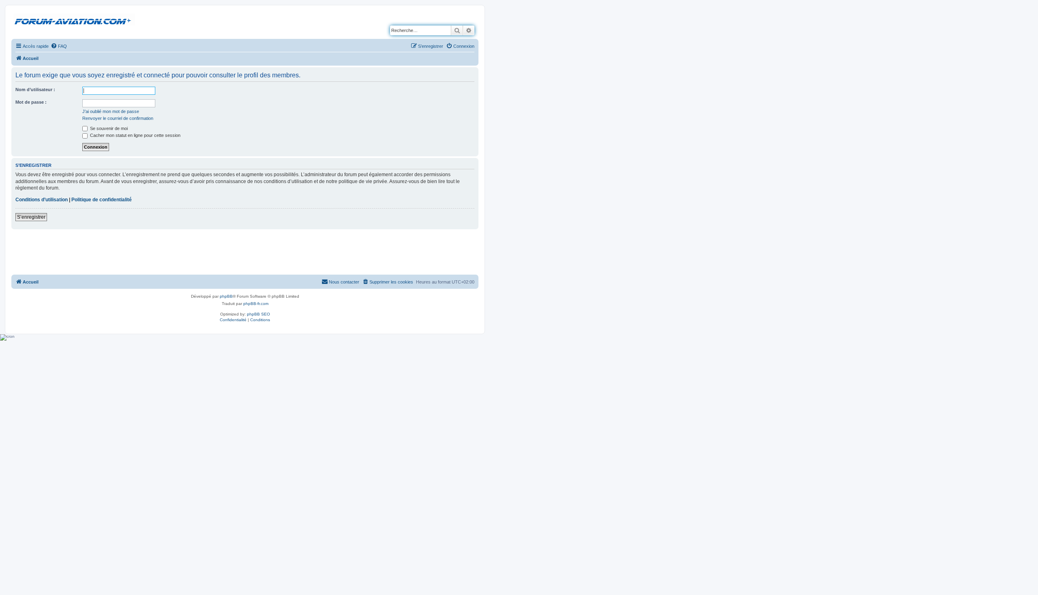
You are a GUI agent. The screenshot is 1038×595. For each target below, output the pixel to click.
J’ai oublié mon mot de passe (110, 111)
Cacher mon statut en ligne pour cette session (134, 135)
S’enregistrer (31, 217)
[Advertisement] (244, 251)
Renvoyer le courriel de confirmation (117, 118)
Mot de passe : (31, 102)
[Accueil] (74, 19)
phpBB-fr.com (255, 303)
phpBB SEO (258, 314)
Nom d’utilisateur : (35, 89)
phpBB (226, 296)
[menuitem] (59, 46)
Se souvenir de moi (108, 128)
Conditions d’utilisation (41, 200)
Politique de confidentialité (101, 200)
